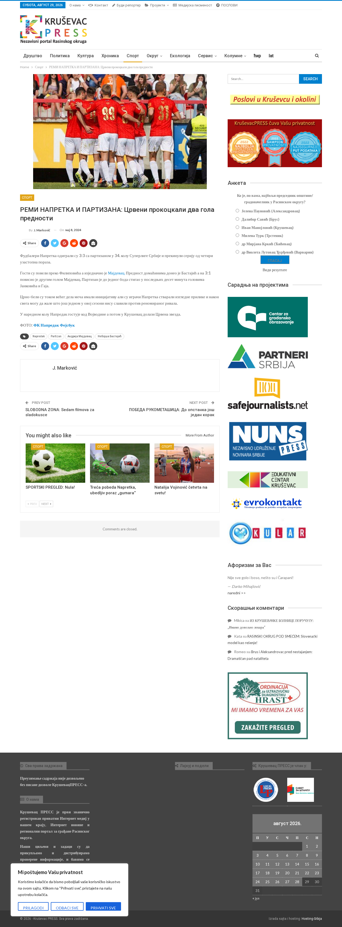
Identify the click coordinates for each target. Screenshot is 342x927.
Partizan (56, 336)
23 (317, 873)
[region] (69, 889)
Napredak (39, 336)
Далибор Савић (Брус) (260, 219)
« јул (255, 898)
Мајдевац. (116, 272)
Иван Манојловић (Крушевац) (268, 227)
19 (277, 873)
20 (287, 873)
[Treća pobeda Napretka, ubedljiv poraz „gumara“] (120, 463)
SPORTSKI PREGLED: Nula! (50, 487)
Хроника (110, 55)
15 (307, 864)
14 (297, 864)
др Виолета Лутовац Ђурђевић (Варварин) (278, 252)
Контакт (101, 5)
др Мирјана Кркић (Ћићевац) (267, 244)
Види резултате (275, 269)
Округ (152, 55)
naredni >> (237, 593)
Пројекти (157, 5)
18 (267, 873)
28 (297, 882)
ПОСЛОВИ (229, 5)
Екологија (180, 55)
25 (267, 882)
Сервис (205, 55)
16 (317, 864)
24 (257, 882)
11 (267, 864)
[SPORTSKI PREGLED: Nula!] (55, 463)
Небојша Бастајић (110, 336)
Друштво (32, 55)
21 (297, 873)
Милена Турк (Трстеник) (262, 235)
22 (307, 873)
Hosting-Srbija (312, 919)
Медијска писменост (195, 5)
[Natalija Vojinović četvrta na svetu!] (184, 463)
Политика (60, 55)
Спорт (133, 55)
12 (277, 864)
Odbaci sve (67, 908)
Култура (85, 55)
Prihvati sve (103, 908)
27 (287, 882)
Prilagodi (33, 908)
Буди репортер (129, 5)
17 (257, 873)
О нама (75, 5)
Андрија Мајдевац (80, 336)
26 (277, 882)
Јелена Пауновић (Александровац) (271, 211)
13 (287, 864)
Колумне (233, 55)
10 (257, 864)
